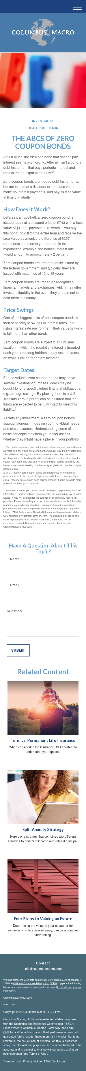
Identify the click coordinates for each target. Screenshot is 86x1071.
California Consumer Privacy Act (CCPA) (35, 983)
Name (15, 559)
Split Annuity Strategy (43, 829)
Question (14, 610)
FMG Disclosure (54, 1061)
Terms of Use (37, 1053)
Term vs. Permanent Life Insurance (43, 740)
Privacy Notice (32, 1061)
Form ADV (54, 1028)
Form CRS (9, 1004)
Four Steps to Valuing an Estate (43, 918)
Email (14, 585)
